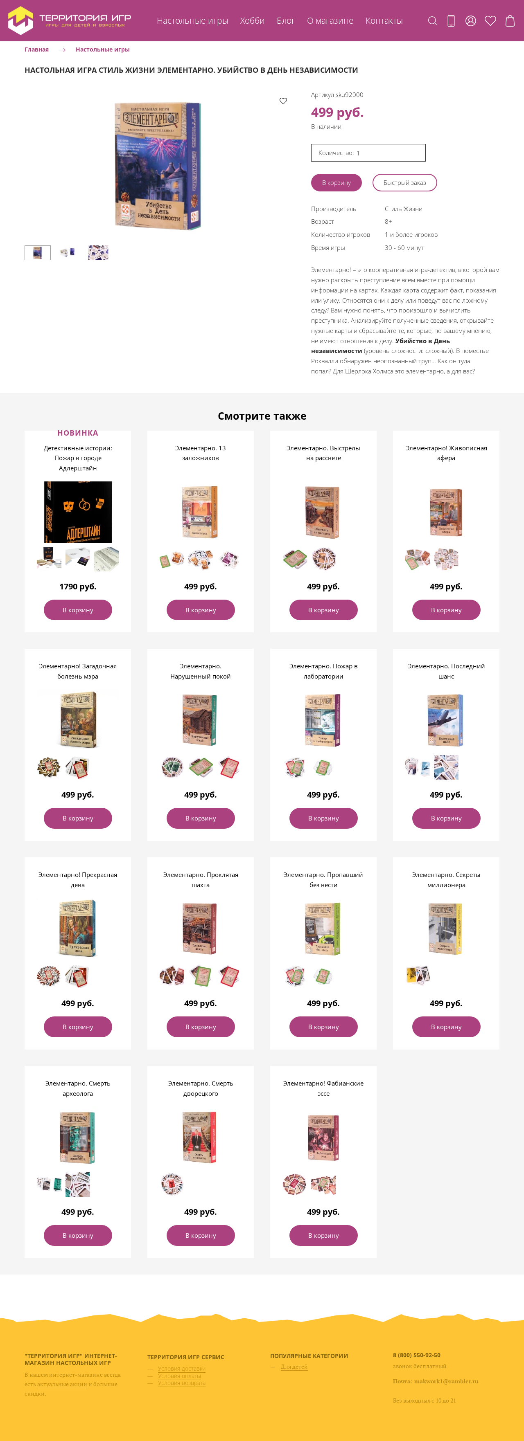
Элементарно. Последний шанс (446, 671)
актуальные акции (62, 1384)
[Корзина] (510, 21)
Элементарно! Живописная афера (446, 453)
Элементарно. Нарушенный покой (200, 671)
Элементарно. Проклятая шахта (200, 879)
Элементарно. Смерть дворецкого (200, 1088)
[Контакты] (451, 21)
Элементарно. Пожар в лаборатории (323, 671)
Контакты (384, 20)
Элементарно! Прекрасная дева (77, 879)
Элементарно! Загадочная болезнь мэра (78, 671)
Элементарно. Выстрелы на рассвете (323, 453)
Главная (37, 49)
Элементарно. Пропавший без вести (323, 879)
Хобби (252, 20)
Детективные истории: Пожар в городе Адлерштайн (78, 458)
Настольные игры (192, 20)
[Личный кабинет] (471, 21)
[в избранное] (283, 100)
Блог (286, 20)
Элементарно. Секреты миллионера (446, 879)
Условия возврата (182, 1383)
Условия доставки (182, 1368)
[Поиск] (432, 21)
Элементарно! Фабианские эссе (323, 1088)
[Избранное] (490, 21)
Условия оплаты (179, 1376)
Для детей (294, 1366)
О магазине (330, 20)
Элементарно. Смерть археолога (78, 1088)
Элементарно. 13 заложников (200, 453)
